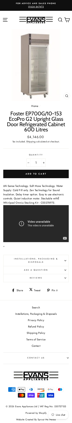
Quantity (36, 154)
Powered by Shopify (36, 413)
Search (36, 307)
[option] (36, 5)
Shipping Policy (36, 333)
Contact (36, 346)
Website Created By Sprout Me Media (36, 419)
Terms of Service (36, 339)
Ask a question (36, 270)
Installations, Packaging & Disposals (36, 260)
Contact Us (36, 357)
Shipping (31, 141)
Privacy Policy (36, 320)
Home (34, 106)
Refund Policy (36, 326)
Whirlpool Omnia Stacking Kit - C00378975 (29, 203)
